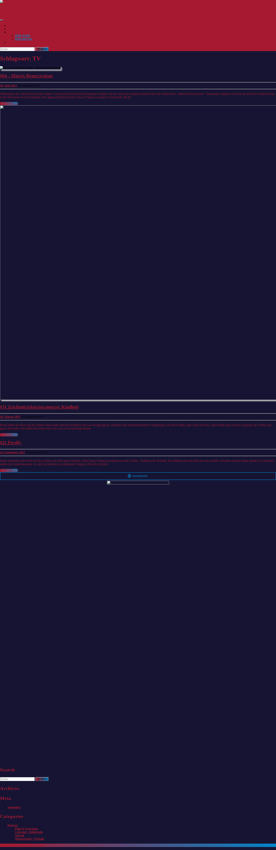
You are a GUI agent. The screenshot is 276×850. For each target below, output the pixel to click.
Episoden (15, 28)
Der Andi (22, 35)
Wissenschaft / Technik (29, 838)
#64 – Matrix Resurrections (26, 75)
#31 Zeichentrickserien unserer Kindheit (39, 406)
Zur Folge (9, 103)
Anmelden (14, 807)
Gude (12, 25)
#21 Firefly (10, 442)
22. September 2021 (12, 452)
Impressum (17, 42)
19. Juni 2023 (8, 85)
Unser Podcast (20, 32)
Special (19, 835)
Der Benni (23, 39)
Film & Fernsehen (26, 828)
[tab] (1, 20)
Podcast (12, 825)
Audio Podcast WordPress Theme (21, 845)
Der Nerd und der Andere (25, 10)
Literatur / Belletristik (29, 832)
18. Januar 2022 (10, 416)
